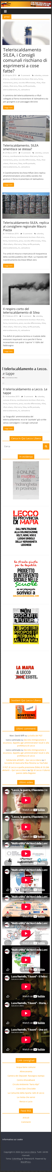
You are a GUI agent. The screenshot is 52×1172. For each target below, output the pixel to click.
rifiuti (38, 82)
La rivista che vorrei (26, 1097)
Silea (20, 86)
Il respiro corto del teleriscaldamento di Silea (21, 310)
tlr (19, 89)
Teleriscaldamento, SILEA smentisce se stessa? (20, 147)
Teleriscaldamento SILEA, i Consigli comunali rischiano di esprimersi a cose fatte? (25, 60)
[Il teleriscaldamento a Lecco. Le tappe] (26, 360)
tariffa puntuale (29, 86)
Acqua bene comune (25, 1067)
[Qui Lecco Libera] (26, 3)
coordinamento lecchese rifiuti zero (23, 79)
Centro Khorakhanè (26, 1080)
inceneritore (7, 82)
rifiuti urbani (7, 244)
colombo (37, 75)
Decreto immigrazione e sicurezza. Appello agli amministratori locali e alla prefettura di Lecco (26, 743)
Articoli (26, 1117)
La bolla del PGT (35, 735)
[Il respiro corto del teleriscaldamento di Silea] (26, 275)
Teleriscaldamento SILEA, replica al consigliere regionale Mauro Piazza (26, 226)
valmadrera (25, 89)
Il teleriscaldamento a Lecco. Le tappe (25, 391)
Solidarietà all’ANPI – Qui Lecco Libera (23, 760)
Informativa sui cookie (12, 1139)
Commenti (26, 1122)
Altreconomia (26, 1071)
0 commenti (25, 75)
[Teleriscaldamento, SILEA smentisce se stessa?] (26, 116)
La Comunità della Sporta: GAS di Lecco (26, 1093)
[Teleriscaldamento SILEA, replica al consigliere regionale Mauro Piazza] (26, 194)
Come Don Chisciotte (26, 1088)
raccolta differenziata (27, 82)
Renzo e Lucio (26, 1101)
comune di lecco (9, 237)
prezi (15, 82)
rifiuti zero (13, 86)
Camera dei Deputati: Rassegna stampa (26, 1075)
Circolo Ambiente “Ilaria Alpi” (26, 1084)
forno (40, 79)
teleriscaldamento (10, 89)
